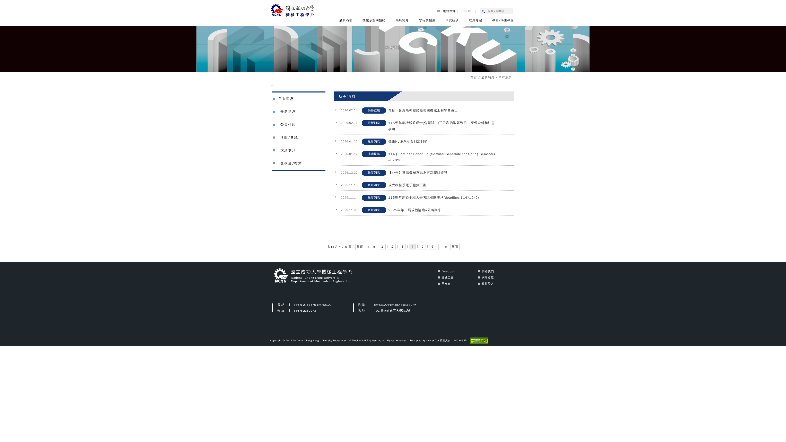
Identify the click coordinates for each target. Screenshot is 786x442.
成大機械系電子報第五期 (407, 185)
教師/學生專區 (503, 20)
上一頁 (371, 247)
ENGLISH (467, 11)
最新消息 (345, 20)
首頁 (473, 77)
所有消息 (286, 99)
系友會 (446, 283)
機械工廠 (448, 277)
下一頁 (444, 247)
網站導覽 (449, 11)
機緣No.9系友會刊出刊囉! (408, 142)
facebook (448, 271)
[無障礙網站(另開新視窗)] (479, 340)
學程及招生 (427, 20)
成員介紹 (475, 20)
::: (438, 11)
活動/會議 (289, 137)
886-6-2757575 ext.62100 (313, 305)
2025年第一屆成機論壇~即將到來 (414, 210)
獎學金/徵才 (291, 163)
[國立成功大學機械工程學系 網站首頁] (293, 10)
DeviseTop (432, 340)
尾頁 (455, 247)
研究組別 (452, 20)
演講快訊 (288, 150)
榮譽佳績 (288, 125)
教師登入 (488, 283)
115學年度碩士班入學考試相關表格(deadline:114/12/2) (433, 198)
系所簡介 (402, 20)
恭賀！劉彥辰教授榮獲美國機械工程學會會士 (423, 110)
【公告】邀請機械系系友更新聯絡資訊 (417, 173)
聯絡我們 (488, 271)
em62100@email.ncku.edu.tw (395, 305)
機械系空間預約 (374, 20)
